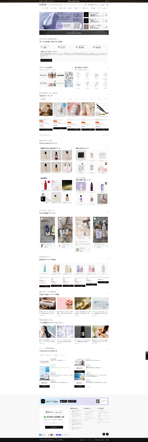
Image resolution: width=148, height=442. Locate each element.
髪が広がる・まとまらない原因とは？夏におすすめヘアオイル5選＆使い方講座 (100, 341)
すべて (42, 355)
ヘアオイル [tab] (70, 99)
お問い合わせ (51, 1)
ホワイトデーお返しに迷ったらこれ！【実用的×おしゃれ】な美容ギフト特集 (100, 313)
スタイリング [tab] (84, 99)
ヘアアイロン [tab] (99, 99)
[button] (147, 356)
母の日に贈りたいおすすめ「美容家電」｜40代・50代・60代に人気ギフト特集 (65, 313)
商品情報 (56, 355)
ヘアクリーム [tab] (77, 99)
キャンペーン (62, 355)
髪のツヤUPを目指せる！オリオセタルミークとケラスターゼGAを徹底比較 (47, 341)
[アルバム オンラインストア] (96, 14)
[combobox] (67, 5)
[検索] (86, 5)
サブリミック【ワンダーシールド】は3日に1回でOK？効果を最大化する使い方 (64, 341)
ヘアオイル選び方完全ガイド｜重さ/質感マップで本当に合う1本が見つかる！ (82, 313)
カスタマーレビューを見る (46, 60)
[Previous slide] (103, 135)
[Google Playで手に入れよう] (72, 401)
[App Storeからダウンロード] (63, 401)
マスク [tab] (64, 99)
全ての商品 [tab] (43, 99)
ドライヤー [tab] (92, 99)
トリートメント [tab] (57, 99)
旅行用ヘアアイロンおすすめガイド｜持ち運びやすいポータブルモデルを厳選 (47, 313)
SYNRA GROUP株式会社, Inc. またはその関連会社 (54, 439)
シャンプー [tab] (50, 99)
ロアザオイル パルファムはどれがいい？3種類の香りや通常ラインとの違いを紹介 (83, 341)
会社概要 (45, 1)
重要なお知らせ (49, 355)
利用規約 (41, 1)
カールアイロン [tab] (107, 99)
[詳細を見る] (54, 246)
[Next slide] (107, 135)
